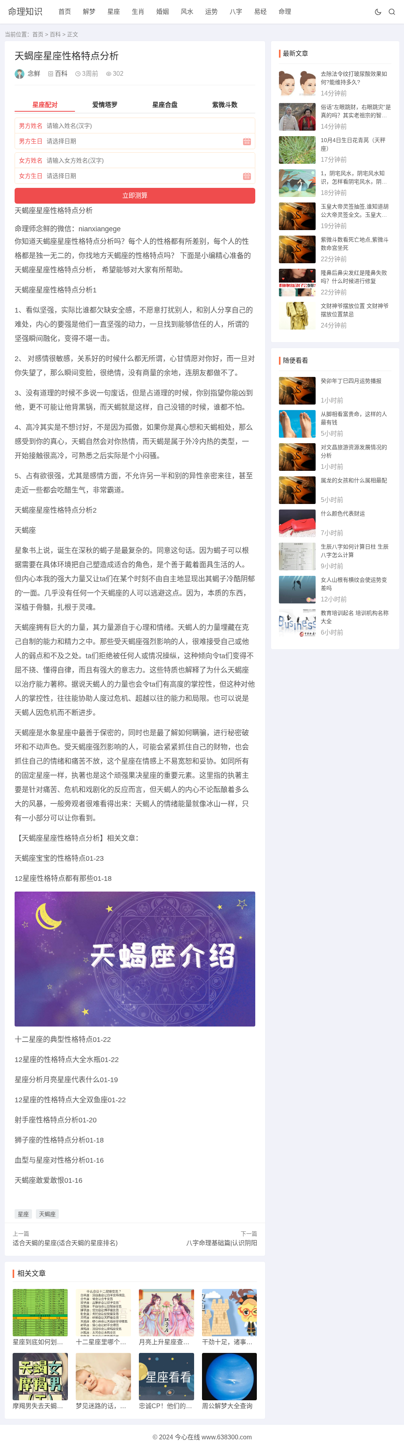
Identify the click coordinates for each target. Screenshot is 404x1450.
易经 (260, 11)
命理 (285, 11)
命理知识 (25, 12)
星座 (113, 11)
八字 (236, 11)
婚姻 (162, 11)
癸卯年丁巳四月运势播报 (351, 381)
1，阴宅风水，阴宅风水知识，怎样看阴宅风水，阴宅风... (354, 181)
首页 (64, 11)
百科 (55, 34)
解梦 (89, 11)
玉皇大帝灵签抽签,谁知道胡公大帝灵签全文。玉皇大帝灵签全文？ (355, 214)
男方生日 (31, 141)
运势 (211, 11)
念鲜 (34, 73)
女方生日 (31, 175)
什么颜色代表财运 (343, 513)
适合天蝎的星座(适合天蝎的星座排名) (65, 1243)
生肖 (138, 11)
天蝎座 (47, 1214)
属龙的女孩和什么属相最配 (354, 480)
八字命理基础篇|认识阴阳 (221, 1243)
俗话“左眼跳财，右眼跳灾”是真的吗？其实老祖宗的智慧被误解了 (356, 115)
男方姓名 (31, 125)
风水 (187, 11)
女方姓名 (31, 160)
